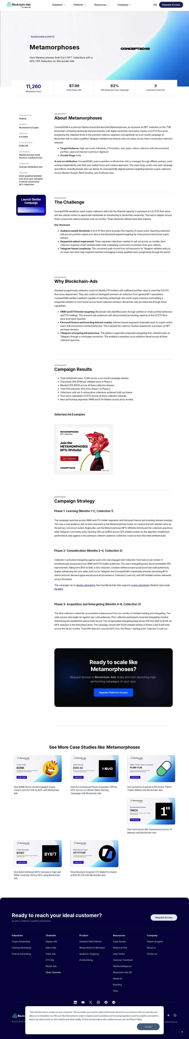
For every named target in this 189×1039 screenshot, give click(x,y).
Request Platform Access (113, 692)
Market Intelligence (122, 966)
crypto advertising (140, 585)
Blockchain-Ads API (122, 972)
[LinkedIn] (75, 1002)
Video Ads (51, 954)
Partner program (155, 941)
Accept (148, 1026)
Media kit (117, 978)
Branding (117, 984)
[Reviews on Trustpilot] (168, 1015)
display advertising (85, 585)
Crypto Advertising (21, 941)
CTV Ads (50, 960)
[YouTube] (83, 1002)
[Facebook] (106, 1002)
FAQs (115, 991)
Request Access (171, 4)
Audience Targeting (89, 954)
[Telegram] (113, 1002)
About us (151, 947)
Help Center (119, 954)
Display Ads (51, 941)
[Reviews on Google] (175, 1015)
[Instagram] (98, 1002)
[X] (90, 1002)
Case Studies (119, 941)
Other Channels (53, 972)
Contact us (152, 954)
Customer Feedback (123, 960)
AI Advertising (86, 960)
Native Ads (51, 947)
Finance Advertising (21, 954)
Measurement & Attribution (92, 947)
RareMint (58, 589)
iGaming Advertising (21, 947)
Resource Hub (120, 947)
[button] (59, 4)
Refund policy (171, 1022)
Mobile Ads (51, 966)
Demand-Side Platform (90, 941)
